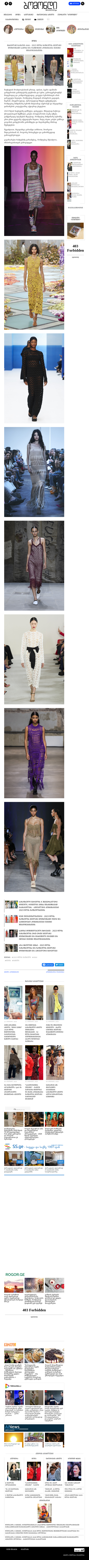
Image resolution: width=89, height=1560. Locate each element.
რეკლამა (25, 1549)
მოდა (18, 15)
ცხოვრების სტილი (45, 15)
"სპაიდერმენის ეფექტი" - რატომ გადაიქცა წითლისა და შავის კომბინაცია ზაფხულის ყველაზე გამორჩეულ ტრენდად (34, 1092)
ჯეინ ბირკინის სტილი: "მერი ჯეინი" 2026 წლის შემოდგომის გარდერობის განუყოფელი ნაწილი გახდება (13, 1032)
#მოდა (8, 960)
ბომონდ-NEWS (74, 1458)
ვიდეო (40, 20)
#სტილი (15, 960)
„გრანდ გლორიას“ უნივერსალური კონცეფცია (77, 185)
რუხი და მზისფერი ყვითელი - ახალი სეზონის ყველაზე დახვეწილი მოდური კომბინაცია (54, 1029)
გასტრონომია (12, 20)
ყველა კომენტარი (11, 972)
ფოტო (28, 20)
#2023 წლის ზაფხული (21, 957)
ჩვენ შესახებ (11, 1549)
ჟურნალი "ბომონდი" (68, 15)
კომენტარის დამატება (55, 972)
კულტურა (18, 29)
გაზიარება (49, 965)
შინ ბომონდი (60, 29)
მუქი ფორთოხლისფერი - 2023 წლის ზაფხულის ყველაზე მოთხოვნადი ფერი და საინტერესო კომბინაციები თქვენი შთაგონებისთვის (39, 920)
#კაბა (34, 957)
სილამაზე (28, 15)
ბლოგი (75, 4)
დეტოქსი (39, 29)
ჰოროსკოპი (81, 29)
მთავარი (8, 15)
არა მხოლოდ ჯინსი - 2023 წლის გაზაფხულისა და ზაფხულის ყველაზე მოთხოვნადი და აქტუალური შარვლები (38, 948)
